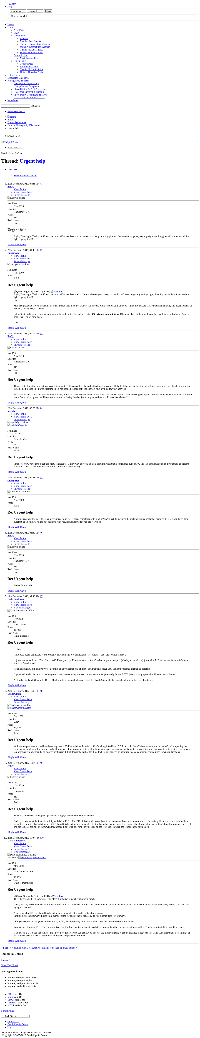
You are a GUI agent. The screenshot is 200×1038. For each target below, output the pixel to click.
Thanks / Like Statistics (31, 49)
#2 (41, 250)
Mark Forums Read (29, 58)
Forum (11, 27)
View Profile (20, 189)
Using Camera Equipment (26, 86)
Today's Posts (26, 63)
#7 (41, 596)
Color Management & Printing (29, 92)
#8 (41, 691)
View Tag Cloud (9, 965)
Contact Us (13, 1021)
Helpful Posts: (11, 142)
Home (11, 24)
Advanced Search (16, 111)
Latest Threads (15, 75)
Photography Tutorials (18, 80)
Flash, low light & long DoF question (21, 947)
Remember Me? (19, 16)
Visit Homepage (22, 607)
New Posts (19, 30)
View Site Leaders (29, 66)
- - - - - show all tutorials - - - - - (29, 97)
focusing (5, 960)
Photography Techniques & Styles (30, 94)
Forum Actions (21, 55)
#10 (42, 837)
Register (12, 4)
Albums (24, 38)
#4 (41, 408)
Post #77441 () (15, 147)
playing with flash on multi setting (58, 947)
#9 (41, 763)
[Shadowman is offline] (19, 707)
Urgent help (32, 161)
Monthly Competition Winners (35, 47)
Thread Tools (12, 169)
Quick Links (20, 61)
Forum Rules (7, 1010)
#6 (41, 532)
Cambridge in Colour (18, 1024)
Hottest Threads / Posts (31, 52)
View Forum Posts (23, 192)
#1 (41, 183)
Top (9, 1027)
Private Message (22, 195)
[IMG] (11, 999)
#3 (41, 333)
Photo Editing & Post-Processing (30, 89)
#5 (41, 477)
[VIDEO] (12, 1002)
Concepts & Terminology (26, 83)
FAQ (16, 32)
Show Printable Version (25, 175)
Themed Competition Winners (35, 44)
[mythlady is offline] (18, 425)
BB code (12, 994)
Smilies (11, 997)
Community (19, 35)
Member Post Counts (30, 41)
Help (10, 6)
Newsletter (13, 100)
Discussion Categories (18, 77)
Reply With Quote (17, 244)
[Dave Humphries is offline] (32, 857)
